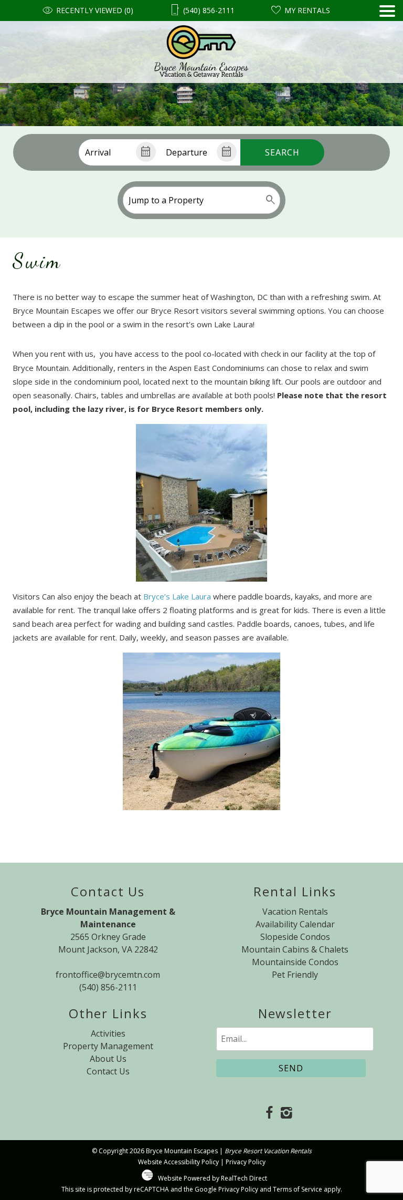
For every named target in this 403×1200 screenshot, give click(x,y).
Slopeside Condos (295, 937)
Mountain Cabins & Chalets (294, 949)
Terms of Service (297, 1189)
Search (282, 152)
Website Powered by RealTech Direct (212, 1178)
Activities (108, 1033)
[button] (387, 44)
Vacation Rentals (295, 911)
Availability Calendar (295, 924)
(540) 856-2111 (108, 987)
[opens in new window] (268, 1113)
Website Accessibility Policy (178, 1161)
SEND (291, 1068)
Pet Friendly (295, 974)
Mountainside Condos (295, 962)
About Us (108, 1058)
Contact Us (108, 1071)
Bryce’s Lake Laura (177, 596)
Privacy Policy (246, 1161)
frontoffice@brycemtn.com (108, 974)
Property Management (108, 1046)
